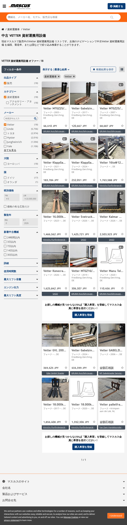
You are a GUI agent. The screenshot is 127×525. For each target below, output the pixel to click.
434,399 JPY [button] (79, 368)
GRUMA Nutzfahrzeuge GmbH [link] (57, 131)
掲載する (118, 6)
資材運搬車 (13, 29)
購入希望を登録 (83, 315)
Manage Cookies (71, 517)
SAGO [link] (83, 239)
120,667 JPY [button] (79, 126)
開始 (6, 220)
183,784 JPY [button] (51, 180)
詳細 (6, 263)
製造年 (7, 215)
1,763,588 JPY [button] (108, 180)
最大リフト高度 (12, 295)
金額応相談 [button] (107, 368)
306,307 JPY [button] (79, 288)
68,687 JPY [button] (106, 126)
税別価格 (9, 190)
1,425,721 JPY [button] (80, 234)
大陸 (6, 158)
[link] (55, 93)
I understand (116, 515)
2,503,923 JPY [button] (108, 234)
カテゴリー (10, 91)
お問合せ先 (9, 500)
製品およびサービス (14, 494)
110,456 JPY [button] (107, 288)
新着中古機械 (11, 232)
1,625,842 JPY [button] (52, 288)
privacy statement (12, 520)
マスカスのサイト (18, 481)
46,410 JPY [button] (50, 126)
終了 (24, 220)
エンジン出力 (11, 287)
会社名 (6, 488)
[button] (21, 69)
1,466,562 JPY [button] (52, 234)
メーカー (9, 112)
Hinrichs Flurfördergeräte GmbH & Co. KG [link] (62, 239)
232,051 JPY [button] (79, 180)
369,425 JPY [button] (51, 368)
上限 (24, 195)
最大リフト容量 (12, 279)
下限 (6, 195)
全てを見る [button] (10, 150)
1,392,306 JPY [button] (80, 422)
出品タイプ (10, 77)
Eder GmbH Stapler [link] (55, 373)
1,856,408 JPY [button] (52, 422)
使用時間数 (10, 271)
